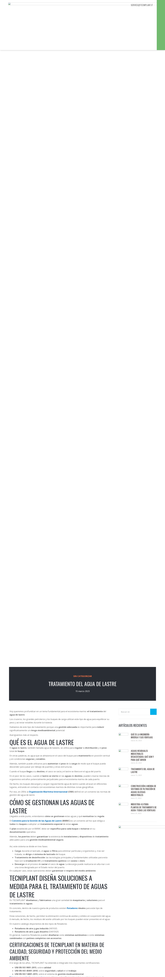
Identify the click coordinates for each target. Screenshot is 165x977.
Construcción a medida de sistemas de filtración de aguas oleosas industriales (143, 790)
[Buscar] (153, 712)
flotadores (72, 908)
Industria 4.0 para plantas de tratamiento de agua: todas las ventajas (143, 807)
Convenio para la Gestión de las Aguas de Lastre (37, 820)
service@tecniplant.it (142, 5)
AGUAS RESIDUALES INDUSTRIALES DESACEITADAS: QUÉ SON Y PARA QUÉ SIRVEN (142, 755)
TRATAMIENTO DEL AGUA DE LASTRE (143, 770)
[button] (161, 5)
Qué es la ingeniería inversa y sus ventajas (142, 736)
